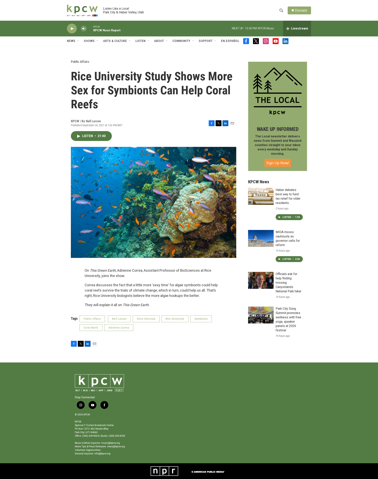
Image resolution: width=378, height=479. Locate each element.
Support (206, 41)
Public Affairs (80, 62)
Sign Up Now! (277, 162)
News (71, 41)
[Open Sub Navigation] (78, 41)
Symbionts (201, 318)
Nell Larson (119, 318)
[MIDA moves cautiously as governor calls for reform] (261, 238)
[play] (72, 28)
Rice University (175, 318)
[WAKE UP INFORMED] (277, 91)
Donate (301, 10)
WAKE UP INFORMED (278, 129)
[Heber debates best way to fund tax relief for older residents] (261, 196)
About (159, 41)
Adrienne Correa (118, 327)
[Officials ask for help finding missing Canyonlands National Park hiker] (261, 280)
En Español (230, 41)
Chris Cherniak (146, 318)
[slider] (90, 28)
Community (181, 41)
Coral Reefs (91, 327)
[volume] (83, 28)
